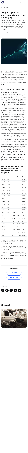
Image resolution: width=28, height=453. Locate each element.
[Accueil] (2, 3)
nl (22, 2)
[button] (25, 3)
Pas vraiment (14, 277)
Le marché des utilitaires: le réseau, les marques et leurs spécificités (13, 329)
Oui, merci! (14, 272)
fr (20, 2)
